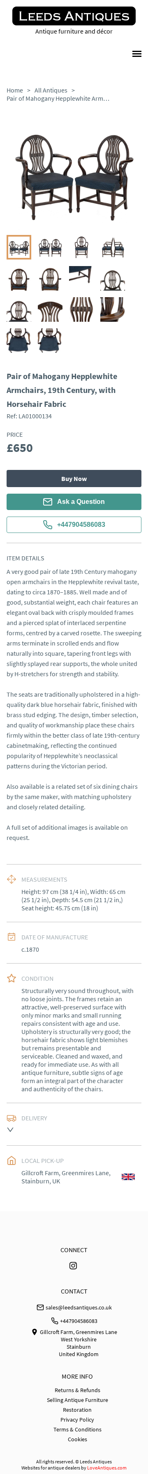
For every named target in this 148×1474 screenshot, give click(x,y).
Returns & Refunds (77, 1390)
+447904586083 (81, 524)
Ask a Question (81, 501)
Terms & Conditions (77, 1429)
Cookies (77, 1439)
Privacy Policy (77, 1419)
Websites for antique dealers (50, 1468)
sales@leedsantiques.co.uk (79, 1307)
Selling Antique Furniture (77, 1400)
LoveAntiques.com (107, 1468)
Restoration (77, 1409)
